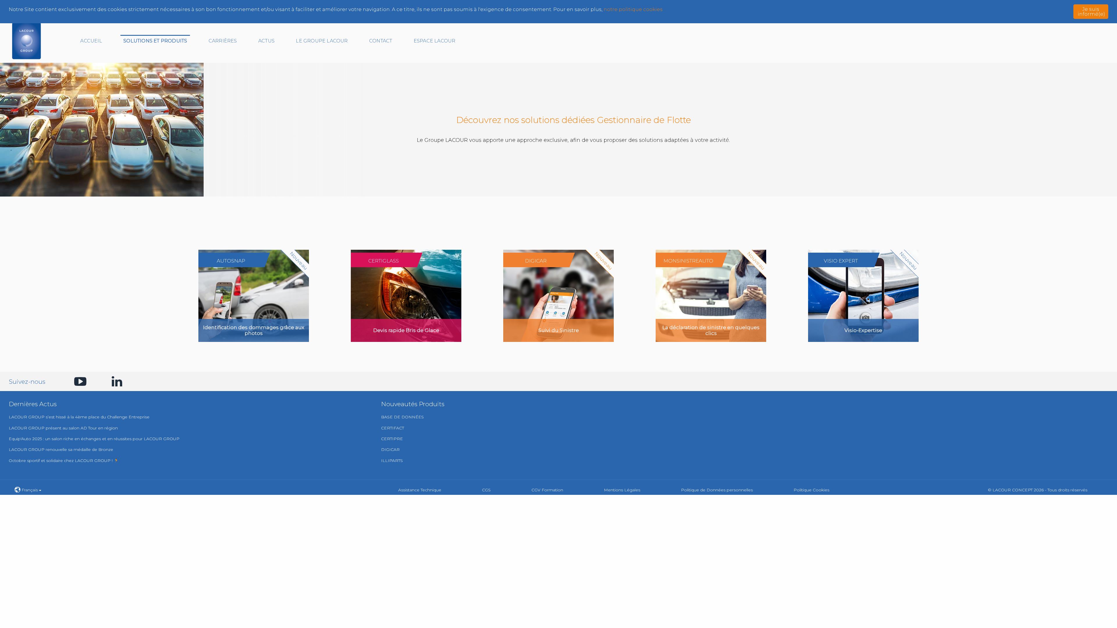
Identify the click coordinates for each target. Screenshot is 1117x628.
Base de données (402, 417)
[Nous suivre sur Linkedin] (115, 381)
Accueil (91, 41)
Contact (380, 41)
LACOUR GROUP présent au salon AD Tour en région (63, 428)
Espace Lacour (435, 41)
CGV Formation (547, 490)
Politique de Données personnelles (717, 490)
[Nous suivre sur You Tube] (77, 381)
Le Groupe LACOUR (322, 41)
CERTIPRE (392, 438)
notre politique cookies (633, 9)
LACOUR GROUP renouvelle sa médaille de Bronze (61, 449)
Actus (266, 41)
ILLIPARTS (392, 460)
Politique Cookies (811, 490)
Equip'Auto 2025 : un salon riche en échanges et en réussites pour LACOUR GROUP (94, 438)
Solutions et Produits (155, 41)
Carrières (223, 41)
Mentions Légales (622, 490)
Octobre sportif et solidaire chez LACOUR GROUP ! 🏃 (64, 460)
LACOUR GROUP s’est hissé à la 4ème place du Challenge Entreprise (79, 417)
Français (29, 490)
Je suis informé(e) (1091, 11)
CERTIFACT (392, 428)
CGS (486, 490)
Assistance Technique (419, 490)
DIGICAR (390, 449)
